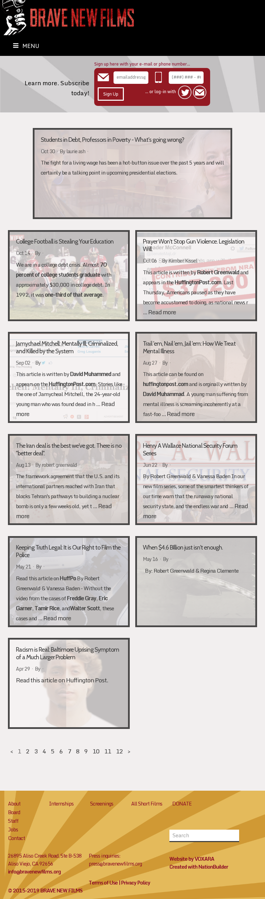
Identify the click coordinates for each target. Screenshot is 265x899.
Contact (16, 838)
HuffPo (68, 578)
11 (107, 751)
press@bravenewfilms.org (115, 864)
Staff (13, 821)
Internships (61, 804)
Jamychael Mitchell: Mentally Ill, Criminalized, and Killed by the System (67, 347)
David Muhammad (163, 393)
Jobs (13, 829)
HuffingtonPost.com (198, 282)
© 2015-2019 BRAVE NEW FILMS (45, 891)
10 (95, 751)
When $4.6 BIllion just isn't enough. (183, 547)
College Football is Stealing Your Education (65, 241)
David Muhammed (90, 373)
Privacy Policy (135, 883)
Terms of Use (103, 883)
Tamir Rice (47, 608)
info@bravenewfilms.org (34, 872)
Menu (30, 45)
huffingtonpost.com (165, 383)
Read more (162, 312)
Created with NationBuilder (198, 867)
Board (14, 812)
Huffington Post (86, 680)
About (14, 804)
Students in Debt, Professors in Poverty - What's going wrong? (112, 139)
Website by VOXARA (191, 859)
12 (119, 751)
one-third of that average (73, 294)
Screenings (101, 804)
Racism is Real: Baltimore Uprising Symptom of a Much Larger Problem (67, 653)
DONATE (182, 804)
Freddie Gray (81, 598)
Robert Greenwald (218, 272)
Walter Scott (85, 608)
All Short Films (146, 804)
